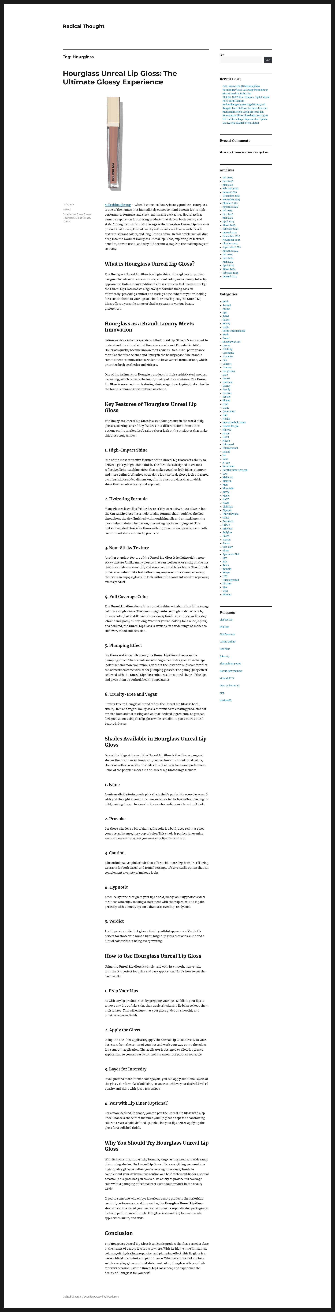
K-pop (226, 462)
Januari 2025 (230, 232)
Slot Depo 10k (227, 634)
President (228, 521)
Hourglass (68, 217)
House (226, 440)
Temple (227, 568)
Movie (226, 492)
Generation (229, 411)
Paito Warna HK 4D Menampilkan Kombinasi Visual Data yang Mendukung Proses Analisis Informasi (245, 90)
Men (225, 484)
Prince (226, 525)
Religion (227, 532)
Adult (226, 301)
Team (226, 565)
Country (227, 367)
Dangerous (229, 371)
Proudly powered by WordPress (101, 1296)
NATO (226, 499)
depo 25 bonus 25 (229, 685)
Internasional (230, 448)
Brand (226, 338)
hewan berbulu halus (234, 422)
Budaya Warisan (231, 341)
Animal (227, 305)
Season (227, 539)
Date (225, 374)
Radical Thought (84, 26)
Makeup (227, 481)
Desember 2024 (231, 236)
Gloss (80, 214)
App (225, 312)
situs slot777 (227, 678)
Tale (225, 561)
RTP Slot (224, 627)
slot (222, 692)
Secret (226, 543)
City (225, 360)
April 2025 (228, 221)
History (227, 429)
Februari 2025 (230, 228)
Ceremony (228, 352)
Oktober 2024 (230, 243)
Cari (222, 55)
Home (226, 433)
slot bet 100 (226, 619)
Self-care (228, 547)
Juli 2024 (227, 254)
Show (226, 550)
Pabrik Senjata (231, 514)
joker (225, 459)
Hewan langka (231, 426)
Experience (69, 214)
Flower (226, 400)
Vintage (227, 583)
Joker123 (224, 656)
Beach (226, 319)
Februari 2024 (230, 272)
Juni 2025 (228, 214)
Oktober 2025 (230, 203)
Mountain (228, 488)
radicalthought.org (118, 204)
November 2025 (231, 199)
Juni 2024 (228, 258)
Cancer (226, 345)
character (228, 356)
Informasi (228, 444)
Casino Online (227, 641)
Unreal (66, 221)
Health (226, 418)
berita (226, 327)
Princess (227, 528)
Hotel (226, 437)
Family (226, 389)
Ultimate (85, 217)
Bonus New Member (231, 671)
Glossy (87, 214)
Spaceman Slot (231, 554)
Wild (225, 590)
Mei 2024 (228, 261)
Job (224, 455)
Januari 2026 (230, 192)
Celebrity (227, 349)
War (225, 587)
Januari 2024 (230, 276)
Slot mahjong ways (230, 663)
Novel (226, 503)
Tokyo (226, 572)
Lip (77, 217)
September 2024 (232, 247)
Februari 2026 (230, 188)
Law (225, 473)
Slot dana (225, 649)
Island (226, 451)
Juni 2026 (228, 181)
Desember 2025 (231, 195)
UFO (225, 576)
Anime (226, 308)
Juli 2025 (227, 210)
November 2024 (231, 239)
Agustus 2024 (230, 250)
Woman (227, 594)
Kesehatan (228, 466)
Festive (226, 396)
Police (226, 517)
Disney (226, 385)
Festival (227, 393)
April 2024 (228, 265)
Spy (225, 558)
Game (226, 407)
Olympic (227, 510)
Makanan (228, 477)
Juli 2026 (228, 177)
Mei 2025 (228, 217)
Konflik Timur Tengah (235, 470)
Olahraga (228, 506)
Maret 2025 (229, 225)
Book (225, 334)
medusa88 (225, 700)
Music (226, 495)
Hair (225, 415)
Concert (227, 363)
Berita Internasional (234, 330)
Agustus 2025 (230, 206)
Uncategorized (231, 579)
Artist (226, 316)
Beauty (67, 209)
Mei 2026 (228, 184)
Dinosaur (228, 382)
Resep (226, 536)
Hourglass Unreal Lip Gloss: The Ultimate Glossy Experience (120, 77)
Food (225, 404)
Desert (226, 378)
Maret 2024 (229, 269)
